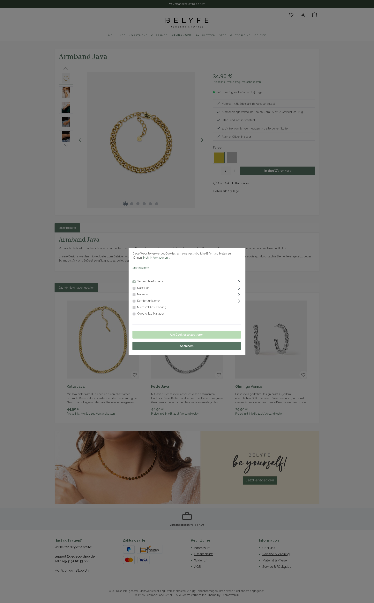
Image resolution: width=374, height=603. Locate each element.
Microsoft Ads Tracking (151, 307)
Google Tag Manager (150, 313)
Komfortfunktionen (149, 300)
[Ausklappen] (239, 281)
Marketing (143, 294)
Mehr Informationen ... (156, 257)
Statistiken (143, 287)
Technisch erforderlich (151, 281)
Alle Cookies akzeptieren (186, 334)
